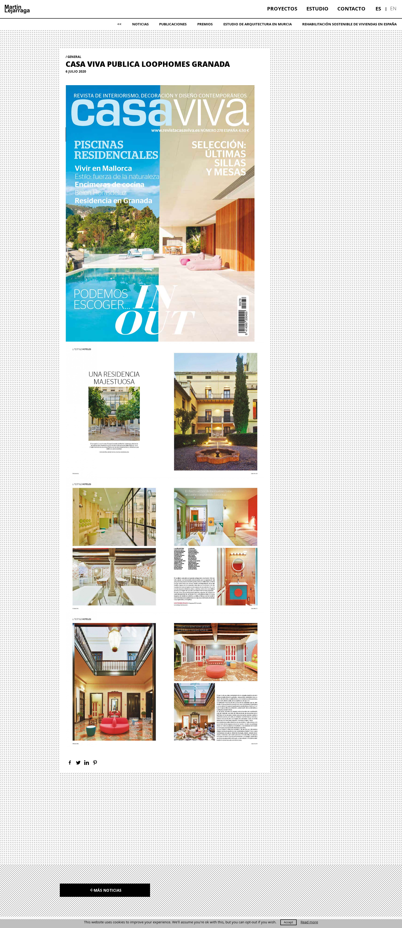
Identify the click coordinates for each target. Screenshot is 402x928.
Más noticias (108, 890)
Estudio (317, 8)
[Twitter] (78, 762)
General (74, 57)
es (378, 8)
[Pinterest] (95, 762)
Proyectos (282, 8)
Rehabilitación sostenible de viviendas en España (349, 24)
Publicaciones (173, 24)
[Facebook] (70, 762)
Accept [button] (288, 922)
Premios (205, 24)
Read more (309, 922)
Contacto (351, 8)
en (393, 8)
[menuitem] (282, 8)
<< (119, 24)
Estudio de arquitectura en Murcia (257, 24)
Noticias (140, 24)
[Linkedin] (86, 762)
